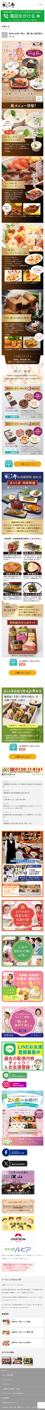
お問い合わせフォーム (10, 1402)
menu (40, 4)
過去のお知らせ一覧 (38, 774)
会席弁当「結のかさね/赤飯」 (21, 1342)
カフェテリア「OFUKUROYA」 (13, 1393)
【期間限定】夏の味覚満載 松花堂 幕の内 (16, 793)
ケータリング (7, 1380)
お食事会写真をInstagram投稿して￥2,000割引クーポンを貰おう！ (22, 816)
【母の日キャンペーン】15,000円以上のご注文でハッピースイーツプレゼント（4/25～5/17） (22, 807)
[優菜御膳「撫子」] (28, 1361)
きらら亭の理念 (8, 1375)
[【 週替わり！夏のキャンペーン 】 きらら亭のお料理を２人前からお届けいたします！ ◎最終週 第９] (22, 1118)
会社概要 (6, 1398)
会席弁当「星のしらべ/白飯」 (21, 1321)
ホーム (5, 1370)
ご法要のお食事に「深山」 (12, 1389)
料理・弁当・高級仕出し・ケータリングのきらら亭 (24, 1407)
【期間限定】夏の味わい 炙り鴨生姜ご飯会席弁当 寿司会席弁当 (22, 785)
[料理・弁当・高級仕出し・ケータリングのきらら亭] (11, 6)
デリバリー (6, 1384)
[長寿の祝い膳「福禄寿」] (17, 1361)
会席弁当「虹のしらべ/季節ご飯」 (23, 1332)
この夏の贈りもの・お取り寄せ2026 (14, 799)
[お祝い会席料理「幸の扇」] (6, 1361)
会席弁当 (13, 1319)
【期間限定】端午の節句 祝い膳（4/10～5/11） (18, 823)
